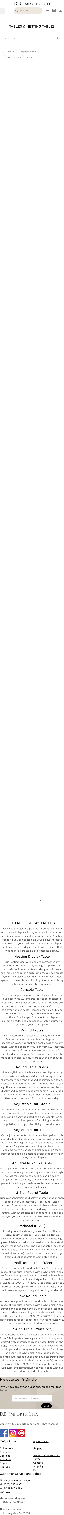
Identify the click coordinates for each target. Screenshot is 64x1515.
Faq (35, 1470)
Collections (6, 1448)
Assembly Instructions (46, 1455)
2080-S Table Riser (32, 310)
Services (5, 1455)
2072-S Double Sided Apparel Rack (32, 254)
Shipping (38, 1466)
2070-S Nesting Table (32, 100)
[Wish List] (47, 11)
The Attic (5, 1466)
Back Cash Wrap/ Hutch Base (32, 600)
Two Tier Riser (32, 762)
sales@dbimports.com (17, 1480)
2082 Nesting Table (32, 503)
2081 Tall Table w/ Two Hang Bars (32, 407)
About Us (5, 1459)
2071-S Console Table (32, 157)
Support (5, 1463)
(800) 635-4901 (13, 1484)
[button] (2, 11)
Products (5, 1452)
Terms (37, 1458)
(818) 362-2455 (13, 1487)
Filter (58, 38)
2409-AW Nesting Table (32, 820)
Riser (32, 646)
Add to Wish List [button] (32, 113)
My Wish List (41, 1441)
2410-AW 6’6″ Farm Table (32, 878)
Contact (38, 1462)
